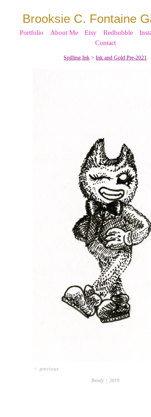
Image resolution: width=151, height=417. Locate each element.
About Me (64, 45)
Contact (105, 55)
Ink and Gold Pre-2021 (121, 70)
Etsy (91, 45)
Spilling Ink (77, 70)
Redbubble (118, 45)
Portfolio (32, 45)
